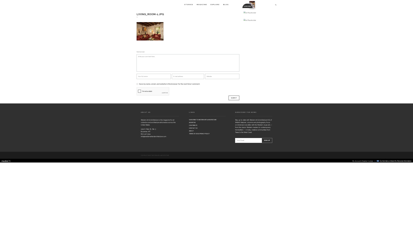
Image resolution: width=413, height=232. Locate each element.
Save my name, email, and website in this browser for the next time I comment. (169, 84)
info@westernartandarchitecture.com (153, 136)
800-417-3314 (145, 134)
